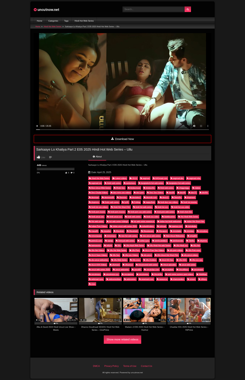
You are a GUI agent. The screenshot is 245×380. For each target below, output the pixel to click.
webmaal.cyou (97, 279)
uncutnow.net (48, 10)
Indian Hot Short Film (195, 221)
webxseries (131, 279)
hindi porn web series (165, 212)
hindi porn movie (98, 212)
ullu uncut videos (191, 255)
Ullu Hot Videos (97, 250)
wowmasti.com (147, 279)
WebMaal (203, 274)
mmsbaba (177, 231)
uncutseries (143, 274)
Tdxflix (191, 241)
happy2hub (150, 202)
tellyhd (109, 245)
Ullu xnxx (136, 260)
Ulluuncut (129, 265)
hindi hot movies (190, 202)
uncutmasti (198, 269)
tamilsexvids (178, 241)
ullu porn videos (176, 250)
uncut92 (137, 269)
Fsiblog (137, 202)
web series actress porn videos (180, 274)
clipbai (197, 188)
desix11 (165, 197)
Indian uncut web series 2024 (125, 226)
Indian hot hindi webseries (170, 221)
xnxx (93, 284)
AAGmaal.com (161, 178)
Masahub (120, 231)
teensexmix (96, 245)
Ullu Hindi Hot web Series (160, 245)
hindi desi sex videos (169, 202)
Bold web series (166, 188)
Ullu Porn (135, 250)
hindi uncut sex (97, 217)
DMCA (96, 366)
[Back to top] (236, 371)
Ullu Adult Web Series (135, 245)
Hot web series (97, 221)
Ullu (119, 245)
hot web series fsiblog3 (118, 221)
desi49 (182, 192)
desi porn (140, 192)
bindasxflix (150, 188)
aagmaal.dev (178, 178)
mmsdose (203, 231)
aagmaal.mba (194, 178)
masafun (107, 231)
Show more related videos (122, 339)
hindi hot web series (144, 207)
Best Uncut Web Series (101, 188)
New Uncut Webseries (175, 236)
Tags (66, 21)
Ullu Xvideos (151, 260)
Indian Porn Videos (99, 226)
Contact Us (146, 366)
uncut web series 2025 (100, 269)
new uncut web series (151, 236)
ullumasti (116, 265)
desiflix (205, 192)
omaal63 (193, 236)
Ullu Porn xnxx (194, 250)
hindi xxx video (152, 217)
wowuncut (163, 279)
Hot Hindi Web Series (189, 217)
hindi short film (186, 212)
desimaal (95, 197)
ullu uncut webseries (99, 260)
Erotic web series (112, 202)
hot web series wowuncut (144, 221)
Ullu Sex (116, 255)
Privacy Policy (111, 366)
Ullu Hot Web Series (118, 250)
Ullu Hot (196, 245)
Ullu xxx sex (197, 260)
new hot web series (129, 236)
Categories (53, 21)
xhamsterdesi (178, 279)
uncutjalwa (169, 269)
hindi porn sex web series (140, 212)
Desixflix (177, 197)
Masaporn (163, 231)
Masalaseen (148, 231)
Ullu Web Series (120, 260)
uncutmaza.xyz (112, 274)
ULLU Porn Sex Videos (154, 250)
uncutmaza (95, 274)
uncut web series (189, 265)
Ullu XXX (182, 260)
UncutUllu (158, 274)
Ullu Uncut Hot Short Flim (167, 255)
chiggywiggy (184, 188)
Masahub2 (133, 231)
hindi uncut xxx (115, 217)
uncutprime (128, 274)
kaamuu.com (177, 226)
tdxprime (203, 241)
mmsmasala (96, 236)
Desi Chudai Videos (99, 192)
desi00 (171, 192)
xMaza (203, 279)
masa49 (94, 231)
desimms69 (109, 197)
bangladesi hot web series (179, 183)
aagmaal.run (96, 183)
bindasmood (135, 188)
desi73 (193, 192)
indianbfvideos (148, 226)
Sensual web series (126, 241)
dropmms (95, 202)
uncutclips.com (152, 269)
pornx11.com (96, 241)
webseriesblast (115, 279)
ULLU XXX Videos (98, 265)
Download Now (124, 139)
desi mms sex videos (122, 192)
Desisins (122, 197)
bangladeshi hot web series (152, 183)
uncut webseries (122, 269)
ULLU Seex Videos (99, 255)
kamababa (192, 226)
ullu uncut (148, 255)
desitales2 (136, 197)
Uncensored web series (148, 265)
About (98, 156)
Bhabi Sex (120, 188)
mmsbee (190, 231)
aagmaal (146, 178)
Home (39, 21)
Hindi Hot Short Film (121, 207)
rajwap (110, 241)
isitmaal (163, 226)
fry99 (126, 202)
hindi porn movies (117, 212)
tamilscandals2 (161, 241)
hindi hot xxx (163, 207)
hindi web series (134, 217)
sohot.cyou (144, 241)
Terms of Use (129, 366)
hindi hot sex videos (99, 207)
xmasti (192, 279)
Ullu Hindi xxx (182, 245)
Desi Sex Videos (156, 192)
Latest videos (120, 178)
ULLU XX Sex (167, 260)
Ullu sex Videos (131, 255)
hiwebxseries (169, 217)
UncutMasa (183, 269)
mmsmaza (111, 236)
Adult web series (114, 183)
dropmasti (191, 197)
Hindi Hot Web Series (84, 21)
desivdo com (151, 197)
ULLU (134, 178)
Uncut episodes (169, 265)
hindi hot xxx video (181, 207)
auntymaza (130, 183)
